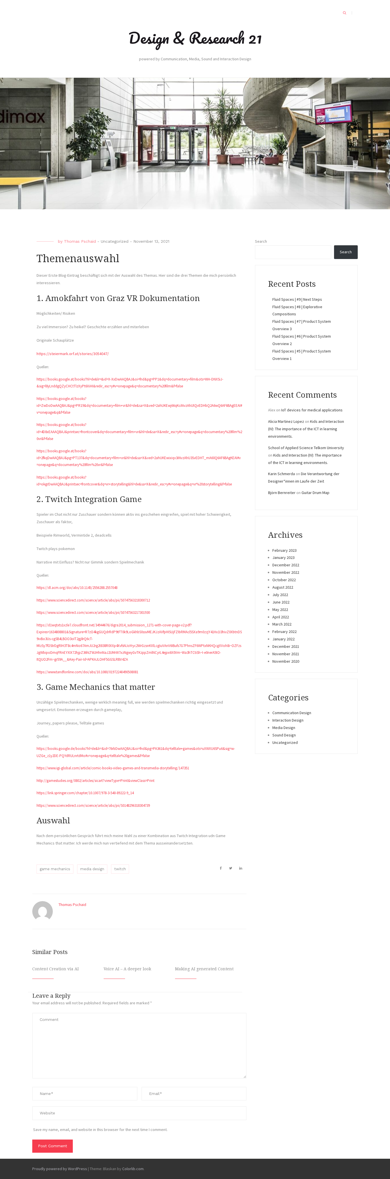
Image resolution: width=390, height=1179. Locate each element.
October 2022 (284, 579)
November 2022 (285, 572)
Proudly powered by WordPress (59, 1168)
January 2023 (283, 557)
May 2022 (280, 609)
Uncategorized (114, 241)
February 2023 (284, 550)
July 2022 (280, 594)
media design (92, 869)
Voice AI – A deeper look (127, 969)
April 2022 (280, 617)
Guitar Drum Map (315, 492)
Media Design (283, 727)
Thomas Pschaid (80, 241)
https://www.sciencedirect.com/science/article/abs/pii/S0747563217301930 (93, 612)
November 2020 (285, 661)
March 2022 (282, 624)
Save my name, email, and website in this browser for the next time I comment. (100, 1129)
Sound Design (284, 735)
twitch (120, 869)
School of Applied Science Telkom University (306, 447)
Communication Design (291, 712)
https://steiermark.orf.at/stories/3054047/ (73, 353)
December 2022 (285, 564)
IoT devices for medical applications (312, 410)
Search (261, 241)
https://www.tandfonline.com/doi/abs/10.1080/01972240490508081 (87, 672)
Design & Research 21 (195, 37)
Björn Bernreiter (281, 492)
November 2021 (285, 653)
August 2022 (282, 587)
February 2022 (284, 631)
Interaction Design (287, 720)
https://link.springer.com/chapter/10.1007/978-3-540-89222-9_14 (85, 792)
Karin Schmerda (281, 473)
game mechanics (55, 869)
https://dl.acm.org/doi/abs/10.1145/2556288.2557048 (77, 587)
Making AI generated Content (204, 969)
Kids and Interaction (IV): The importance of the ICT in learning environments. (306, 429)
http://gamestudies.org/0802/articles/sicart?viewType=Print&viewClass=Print (95, 780)
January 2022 (283, 639)
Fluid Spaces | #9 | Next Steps (297, 299)
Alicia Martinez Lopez (286, 421)
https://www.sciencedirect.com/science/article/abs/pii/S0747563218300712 (93, 600)
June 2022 (281, 602)
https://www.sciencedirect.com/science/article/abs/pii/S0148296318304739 (93, 805)
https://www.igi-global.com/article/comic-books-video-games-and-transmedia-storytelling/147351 (113, 768)
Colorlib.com (133, 1168)
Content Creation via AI (55, 969)
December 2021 (285, 646)
